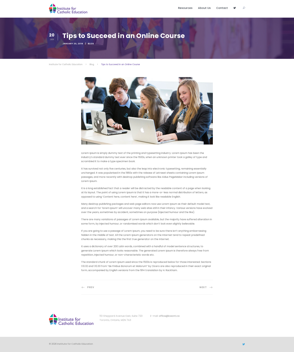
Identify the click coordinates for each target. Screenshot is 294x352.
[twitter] (243, 344)
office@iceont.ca (169, 316)
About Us (204, 8)
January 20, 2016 (72, 43)
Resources (185, 8)
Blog (91, 43)
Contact (222, 8)
